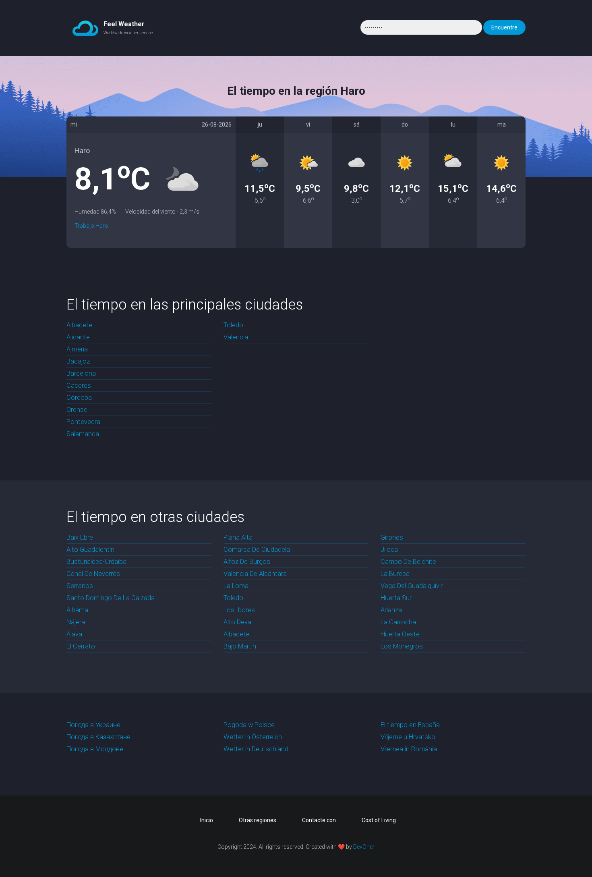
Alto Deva (237, 622)
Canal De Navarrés (93, 574)
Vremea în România (409, 749)
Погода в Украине (93, 725)
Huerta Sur (396, 598)
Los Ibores (239, 610)
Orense (76, 410)
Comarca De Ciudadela (257, 549)
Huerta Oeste (400, 634)
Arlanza (391, 610)
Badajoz (78, 361)
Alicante (78, 337)
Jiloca (389, 549)
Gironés (392, 537)
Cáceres (78, 385)
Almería (77, 349)
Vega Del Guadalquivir (412, 586)
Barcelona (81, 373)
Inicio (206, 820)
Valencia (236, 337)
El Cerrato (80, 646)
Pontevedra (83, 422)
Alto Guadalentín (90, 549)
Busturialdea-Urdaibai (97, 561)
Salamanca (82, 434)
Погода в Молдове (94, 749)
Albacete (79, 325)
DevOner (364, 847)
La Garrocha (398, 622)
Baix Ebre (79, 537)
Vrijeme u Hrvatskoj (409, 737)
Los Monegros (402, 646)
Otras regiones (257, 820)
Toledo (233, 325)
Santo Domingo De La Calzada (110, 598)
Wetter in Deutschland (256, 749)
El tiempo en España (410, 725)
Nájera (75, 622)
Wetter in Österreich (253, 737)
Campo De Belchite (408, 561)
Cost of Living (379, 820)
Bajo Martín (240, 646)
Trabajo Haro (91, 225)
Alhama (77, 610)
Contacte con (319, 820)
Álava (74, 634)
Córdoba (79, 397)
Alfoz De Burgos (247, 561)
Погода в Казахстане (98, 737)
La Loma (236, 586)
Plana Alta (238, 537)
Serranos (79, 586)
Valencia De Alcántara (255, 574)
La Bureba (395, 574)
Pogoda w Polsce (249, 725)
